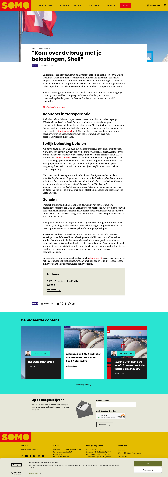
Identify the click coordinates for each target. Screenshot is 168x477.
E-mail (103, 401)
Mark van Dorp (63, 157)
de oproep (95, 258)
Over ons (77, 5)
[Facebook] (30, 456)
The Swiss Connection (54, 107)
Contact (109, 5)
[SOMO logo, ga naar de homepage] (16, 5)
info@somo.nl (32, 449)
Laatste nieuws (46, 5)
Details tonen (33, 473)
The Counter (94, 5)
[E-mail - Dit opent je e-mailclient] (73, 304)
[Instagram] (34, 456)
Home (33, 49)
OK (148, 463)
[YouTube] (26, 456)
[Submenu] (68, 5)
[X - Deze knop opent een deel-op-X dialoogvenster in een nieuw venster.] (62, 304)
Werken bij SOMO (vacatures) (129, 453)
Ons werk (63, 5)
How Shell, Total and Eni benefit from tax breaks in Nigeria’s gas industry (129, 365)
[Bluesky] (43, 456)
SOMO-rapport (64, 131)
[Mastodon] (39, 456)
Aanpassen (147, 470)
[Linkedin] (22, 456)
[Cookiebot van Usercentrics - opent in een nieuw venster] (16, 473)
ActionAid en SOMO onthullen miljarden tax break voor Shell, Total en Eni (83, 357)
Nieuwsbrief (122, 456)
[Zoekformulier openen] (165, 5)
